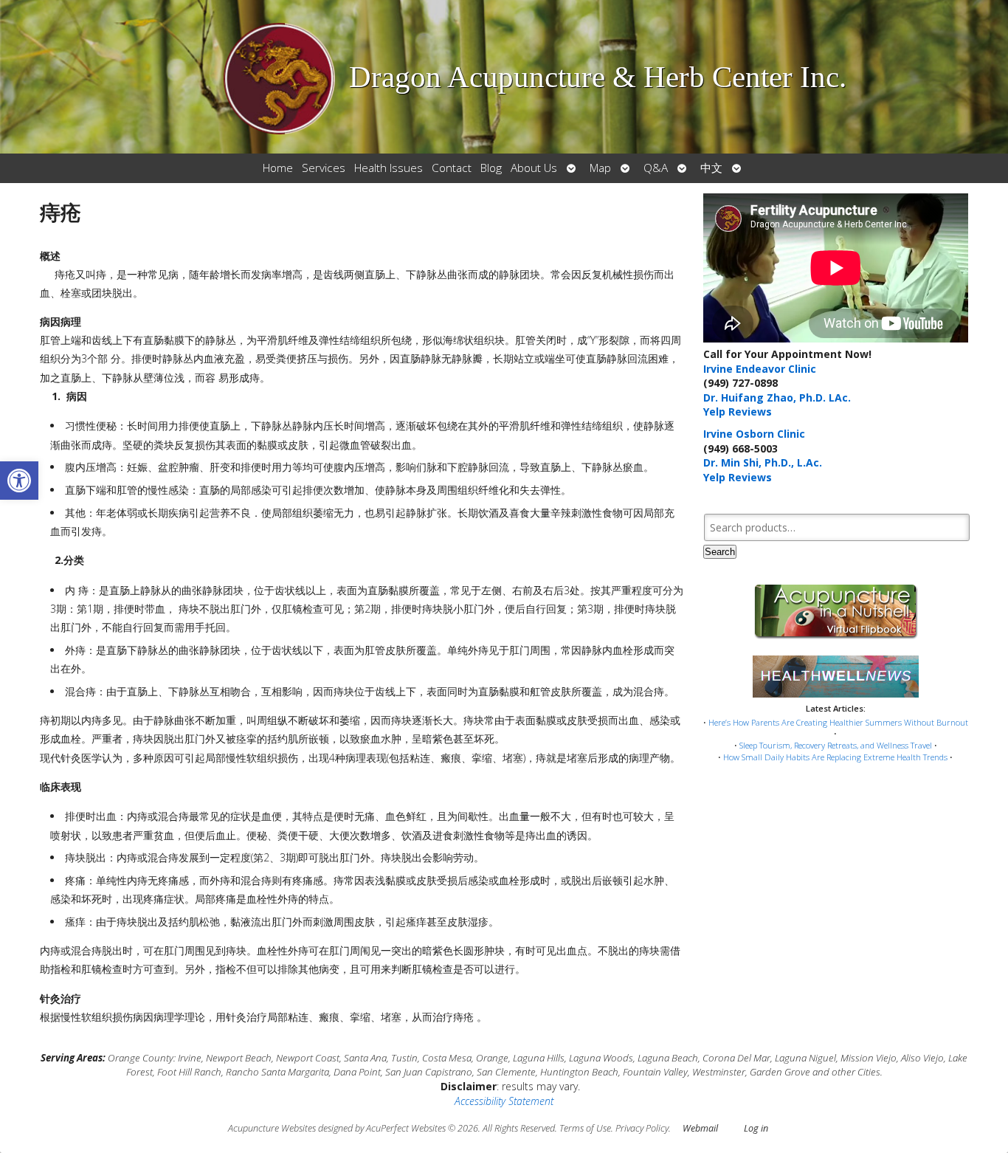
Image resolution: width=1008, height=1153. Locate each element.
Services (323, 168)
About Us (534, 168)
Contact (452, 168)
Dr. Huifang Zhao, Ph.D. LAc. (777, 397)
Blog (491, 168)
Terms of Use (585, 1128)
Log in (756, 1128)
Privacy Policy (642, 1128)
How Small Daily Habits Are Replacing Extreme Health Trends (835, 757)
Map (600, 168)
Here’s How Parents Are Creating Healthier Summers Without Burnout (838, 722)
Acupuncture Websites (272, 1128)
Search (720, 551)
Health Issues (388, 168)
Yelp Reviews (737, 412)
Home (278, 168)
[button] (19, 480)
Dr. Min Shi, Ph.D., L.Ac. (762, 462)
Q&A (655, 168)
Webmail (700, 1128)
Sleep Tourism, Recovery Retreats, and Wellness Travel (835, 745)
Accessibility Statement (504, 1101)
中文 (711, 168)
